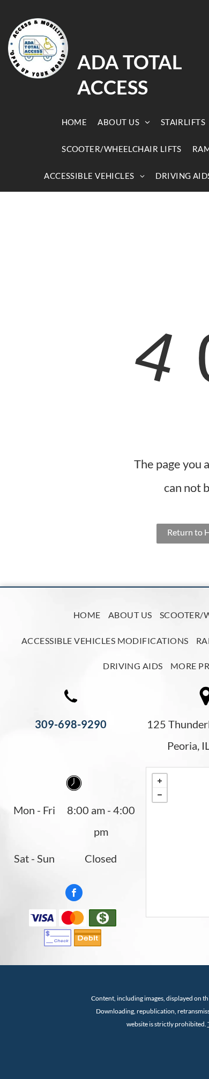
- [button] (160, 795)
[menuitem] (74, 121)
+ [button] (160, 781)
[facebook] (74, 894)
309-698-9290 (71, 724)
